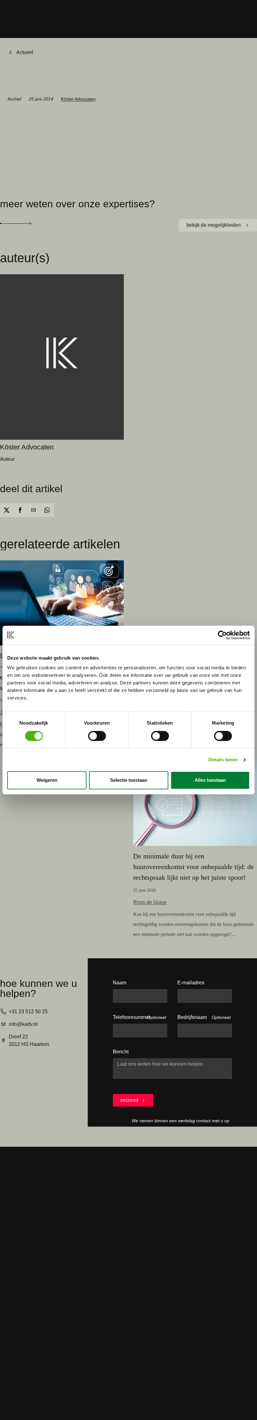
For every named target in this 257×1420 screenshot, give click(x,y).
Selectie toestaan (128, 780)
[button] (6, 510)
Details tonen (223, 759)
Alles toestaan (210, 780)
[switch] (97, 736)
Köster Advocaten (78, 98)
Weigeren (47, 780)
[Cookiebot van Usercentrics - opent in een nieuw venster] (222, 635)
